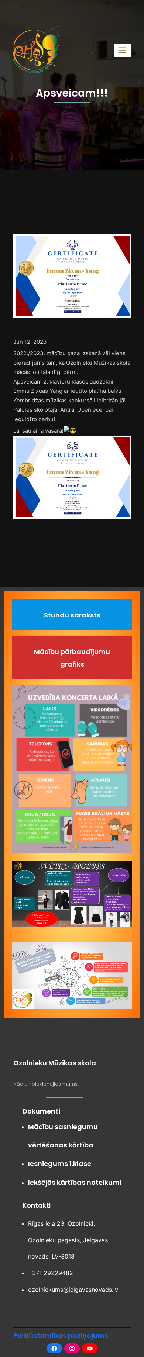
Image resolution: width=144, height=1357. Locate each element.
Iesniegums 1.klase (59, 1163)
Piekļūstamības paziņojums (60, 1335)
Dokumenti (41, 1111)
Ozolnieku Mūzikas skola (54, 1062)
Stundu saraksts (72, 615)
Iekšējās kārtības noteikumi (74, 1182)
